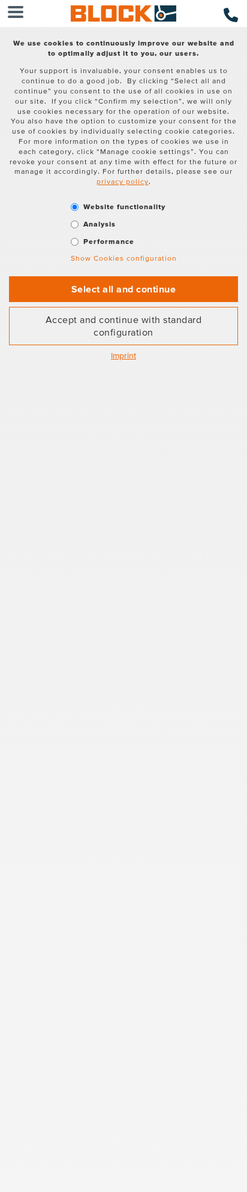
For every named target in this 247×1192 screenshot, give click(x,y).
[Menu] (15, 13)
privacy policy (123, 181)
